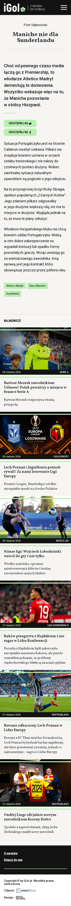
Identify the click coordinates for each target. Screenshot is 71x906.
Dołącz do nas (13, 859)
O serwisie (11, 853)
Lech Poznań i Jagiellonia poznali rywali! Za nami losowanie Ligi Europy (32, 472)
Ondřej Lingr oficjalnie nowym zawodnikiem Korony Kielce (30, 817)
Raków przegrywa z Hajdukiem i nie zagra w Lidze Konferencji (34, 638)
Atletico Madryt (14, 285)
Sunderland (12, 293)
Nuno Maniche (38, 285)
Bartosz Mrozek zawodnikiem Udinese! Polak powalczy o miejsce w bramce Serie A (35, 387)
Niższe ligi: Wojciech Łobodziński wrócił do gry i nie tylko (32, 554)
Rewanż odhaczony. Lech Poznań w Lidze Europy (33, 728)
